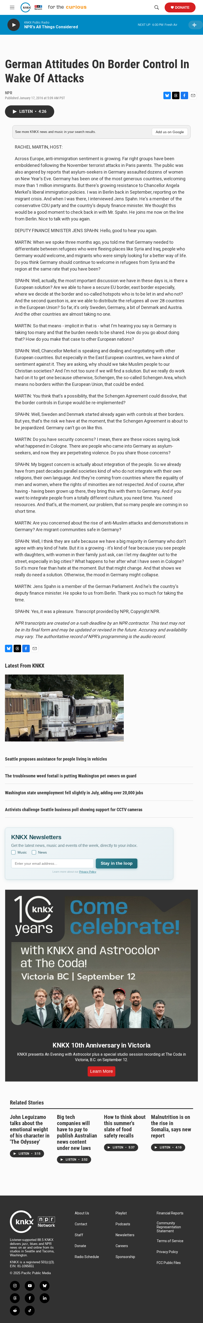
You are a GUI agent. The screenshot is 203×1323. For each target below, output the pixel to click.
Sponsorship (125, 1257)
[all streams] (195, 25)
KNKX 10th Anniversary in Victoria (101, 1045)
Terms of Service (170, 1241)
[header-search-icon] (156, 7)
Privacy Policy (87, 871)
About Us (82, 1213)
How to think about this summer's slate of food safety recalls (125, 1126)
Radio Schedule (87, 1257)
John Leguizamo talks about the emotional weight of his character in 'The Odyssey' (30, 1129)
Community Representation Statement (169, 1227)
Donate (182, 7)
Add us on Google (170, 132)
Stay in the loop (116, 863)
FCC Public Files (169, 1263)
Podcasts (123, 1224)
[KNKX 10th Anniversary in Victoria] (101, 962)
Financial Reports (170, 1213)
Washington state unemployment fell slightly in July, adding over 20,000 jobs (74, 792)
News (42, 852)
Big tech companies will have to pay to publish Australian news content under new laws (77, 1132)
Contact (81, 1224)
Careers (122, 1246)
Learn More (101, 1071)
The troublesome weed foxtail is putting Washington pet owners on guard (70, 775)
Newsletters (125, 1235)
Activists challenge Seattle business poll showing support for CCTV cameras (73, 809)
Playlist (121, 1213)
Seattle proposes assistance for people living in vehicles (56, 759)
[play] (14, 25)
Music (22, 852)
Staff (79, 1235)
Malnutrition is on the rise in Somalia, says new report (171, 1126)
